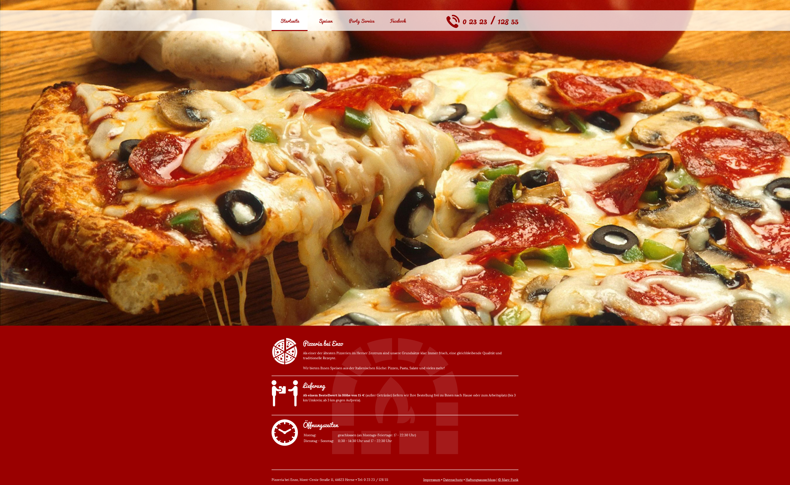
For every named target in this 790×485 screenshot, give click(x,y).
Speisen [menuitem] (325, 20)
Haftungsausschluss (481, 480)
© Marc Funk (508, 480)
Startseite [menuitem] (289, 20)
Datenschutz (453, 480)
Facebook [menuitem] (398, 20)
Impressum (431, 480)
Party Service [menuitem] (361, 20)
